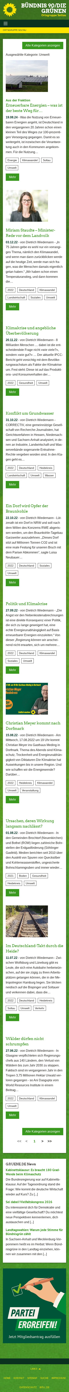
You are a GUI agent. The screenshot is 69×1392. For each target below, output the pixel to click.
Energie (12, 160)
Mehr (12, 177)
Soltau (47, 160)
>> (50, 1141)
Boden (23, 875)
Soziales (35, 297)
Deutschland (26, 289)
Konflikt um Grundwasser (30, 413)
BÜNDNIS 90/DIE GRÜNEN (43, 8)
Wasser (49, 475)
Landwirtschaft (16, 297)
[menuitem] (7, 1378)
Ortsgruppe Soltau (14, 30)
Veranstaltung (30, 790)
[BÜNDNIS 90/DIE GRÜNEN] (10, 10)
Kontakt (19, 1378)
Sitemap (32, 1378)
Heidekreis (45, 467)
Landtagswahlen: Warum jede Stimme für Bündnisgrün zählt (34, 1232)
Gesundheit (26, 382)
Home (7, 1378)
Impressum (59, 1378)
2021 (10, 875)
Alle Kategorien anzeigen (42, 45)
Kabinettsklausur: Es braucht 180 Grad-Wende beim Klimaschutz (33, 1172)
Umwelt (11, 167)
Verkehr (39, 1008)
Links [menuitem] (33, 1369)
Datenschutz (28, 1387)
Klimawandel (30, 160)
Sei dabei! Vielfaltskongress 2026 (29, 1202)
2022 (10, 289)
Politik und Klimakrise (26, 603)
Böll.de (44, 1387)
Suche (44, 1378)
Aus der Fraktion (18, 100)
